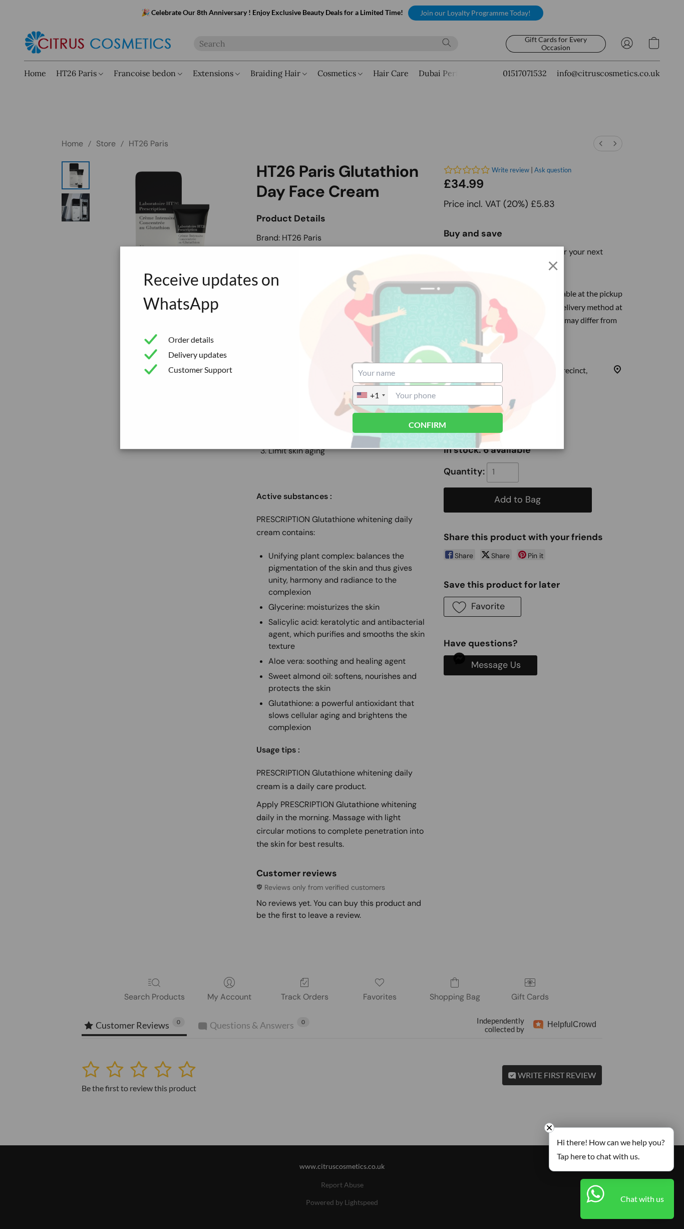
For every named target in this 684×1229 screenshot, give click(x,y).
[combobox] (370, 395)
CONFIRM (427, 424)
